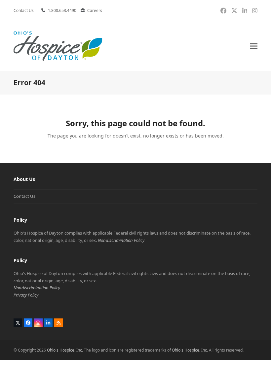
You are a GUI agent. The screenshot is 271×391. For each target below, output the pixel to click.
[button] (253, 46)
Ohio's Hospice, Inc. (65, 350)
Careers (94, 10)
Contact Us (24, 196)
